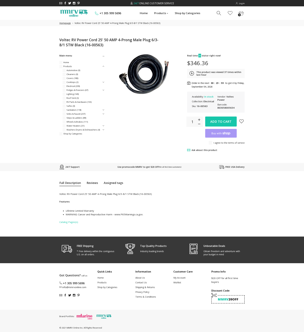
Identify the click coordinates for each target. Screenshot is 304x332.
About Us (140, 277)
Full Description (70, 183)
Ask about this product (204, 150)
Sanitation (73, 109)
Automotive (73, 70)
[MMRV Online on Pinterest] (78, 3)
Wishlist (177, 282)
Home (66, 62)
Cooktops (72, 82)
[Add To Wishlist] (241, 121)
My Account (179, 277)
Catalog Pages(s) (68, 222)
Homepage (65, 23)
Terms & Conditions (145, 296)
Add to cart (220, 121)
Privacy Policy (142, 291)
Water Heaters (75, 125)
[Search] (219, 13)
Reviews (92, 183)
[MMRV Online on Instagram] (74, 3)
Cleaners (72, 74)
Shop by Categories (72, 133)
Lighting (72, 94)
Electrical (73, 86)
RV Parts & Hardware (79, 102)
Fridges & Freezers (77, 90)
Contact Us (141, 282)
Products (67, 66)
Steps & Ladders (76, 117)
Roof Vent (72, 98)
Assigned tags (113, 183)
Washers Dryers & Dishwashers (83, 129)
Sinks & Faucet (75, 113)
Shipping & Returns (145, 287)
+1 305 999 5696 (110, 13)
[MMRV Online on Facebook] (65, 3)
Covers (72, 78)
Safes (70, 105)
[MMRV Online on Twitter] (69, 3)
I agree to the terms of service (229, 142)
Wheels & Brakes (77, 121)
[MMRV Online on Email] (61, 3)
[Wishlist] (230, 13)
